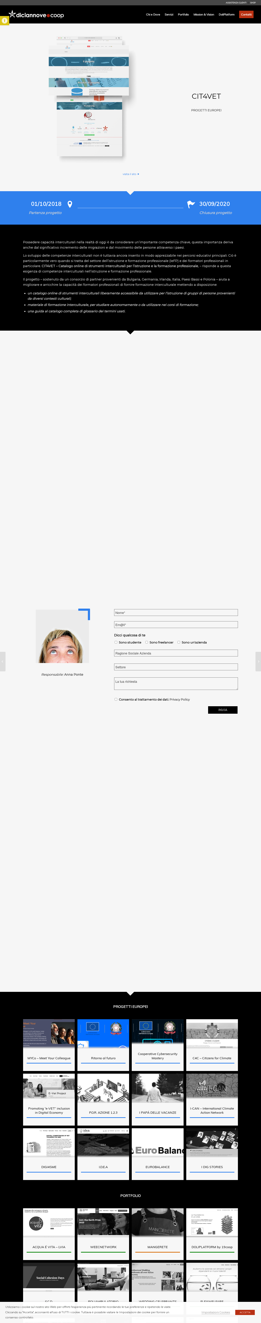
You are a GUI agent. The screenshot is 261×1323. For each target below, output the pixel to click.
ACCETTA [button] (245, 1312)
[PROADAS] (3, 661)
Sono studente (130, 642)
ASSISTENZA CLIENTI (236, 2)
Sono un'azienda (194, 642)
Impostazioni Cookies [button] (216, 1312)
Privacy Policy (180, 699)
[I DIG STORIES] (258, 661)
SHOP (253, 2)
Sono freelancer (161, 642)
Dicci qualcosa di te (129, 635)
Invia (222, 710)
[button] (4, 20)
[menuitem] (236, 3)
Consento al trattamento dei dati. (154, 699)
